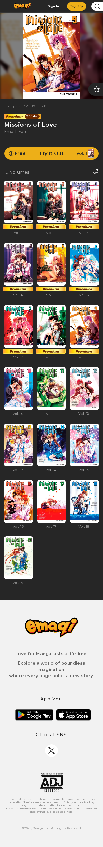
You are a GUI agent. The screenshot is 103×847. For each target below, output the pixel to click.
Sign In (53, 6)
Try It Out (51, 153)
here (69, 811)
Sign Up (76, 6)
